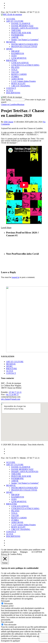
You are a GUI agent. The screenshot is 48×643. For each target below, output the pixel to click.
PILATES (15, 67)
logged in (15, 277)
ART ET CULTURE (14, 21)
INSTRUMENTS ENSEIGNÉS (24, 44)
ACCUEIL (10, 19)
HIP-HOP (15, 51)
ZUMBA (15, 76)
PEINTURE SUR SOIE (21, 33)
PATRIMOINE (17, 35)
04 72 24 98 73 (12, 394)
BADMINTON (17, 53)
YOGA (14, 70)
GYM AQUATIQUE (20, 63)
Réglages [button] (24, 552)
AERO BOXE (17, 79)
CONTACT (11, 88)
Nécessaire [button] (5, 601)
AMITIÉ (14, 37)
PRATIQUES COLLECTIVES (24, 46)
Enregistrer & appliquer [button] (10, 641)
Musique (20, 104)
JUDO (14, 56)
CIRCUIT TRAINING (20, 86)
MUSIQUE (11, 42)
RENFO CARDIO (19, 74)
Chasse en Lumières (9, 104)
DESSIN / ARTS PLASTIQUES (24, 28)
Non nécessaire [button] (7, 622)
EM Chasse (8, 122)
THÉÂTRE (16, 30)
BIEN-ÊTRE (11, 60)
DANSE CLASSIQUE (20, 23)
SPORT (9, 49)
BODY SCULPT (18, 83)
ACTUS (9, 90)
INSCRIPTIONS (13, 93)
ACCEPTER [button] (36, 552)
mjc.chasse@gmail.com (10, 399)
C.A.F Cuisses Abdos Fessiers (23, 81)
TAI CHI (15, 72)
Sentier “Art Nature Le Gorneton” (25, 40)
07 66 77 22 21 (15, 392)
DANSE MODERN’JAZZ (22, 26)
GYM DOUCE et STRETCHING (25, 65)
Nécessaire (8, 603)
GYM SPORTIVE (18, 58)
